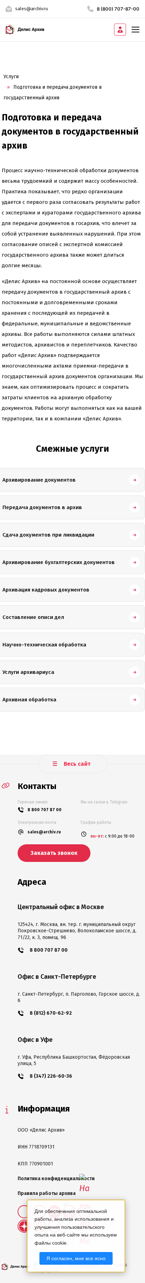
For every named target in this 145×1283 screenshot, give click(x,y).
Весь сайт (76, 764)
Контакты (37, 786)
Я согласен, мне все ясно (76, 1258)
